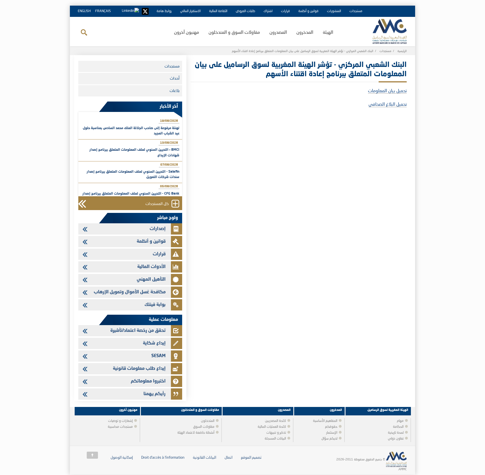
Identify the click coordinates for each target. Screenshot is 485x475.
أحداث (175, 78)
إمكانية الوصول (122, 458)
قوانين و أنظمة (308, 11)
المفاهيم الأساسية (325, 421)
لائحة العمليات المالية (272, 427)
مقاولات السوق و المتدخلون (234, 32)
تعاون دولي (396, 438)
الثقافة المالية (218, 11)
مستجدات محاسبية (120, 427)
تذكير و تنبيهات (276, 433)
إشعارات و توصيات (120, 421)
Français (103, 11)
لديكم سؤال (329, 438)
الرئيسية (402, 51)
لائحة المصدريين (275, 421)
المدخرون (304, 32)
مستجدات (355, 11)
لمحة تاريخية (396, 433)
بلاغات (175, 91)
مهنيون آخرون (186, 32)
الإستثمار (331, 433)
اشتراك (268, 11)
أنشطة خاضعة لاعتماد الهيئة (195, 433)
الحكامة (398, 427)
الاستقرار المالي (190, 11)
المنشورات (334, 11)
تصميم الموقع (251, 458)
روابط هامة (164, 11)
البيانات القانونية (204, 458)
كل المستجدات (157, 204)
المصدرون (278, 32)
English (84, 11)
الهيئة (328, 32)
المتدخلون (207, 421)
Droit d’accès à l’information (162, 458)
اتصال (228, 458)
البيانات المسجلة (275, 438)
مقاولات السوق (203, 427)
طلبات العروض (245, 11)
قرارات (285, 11)
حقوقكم (331, 427)
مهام (400, 421)
